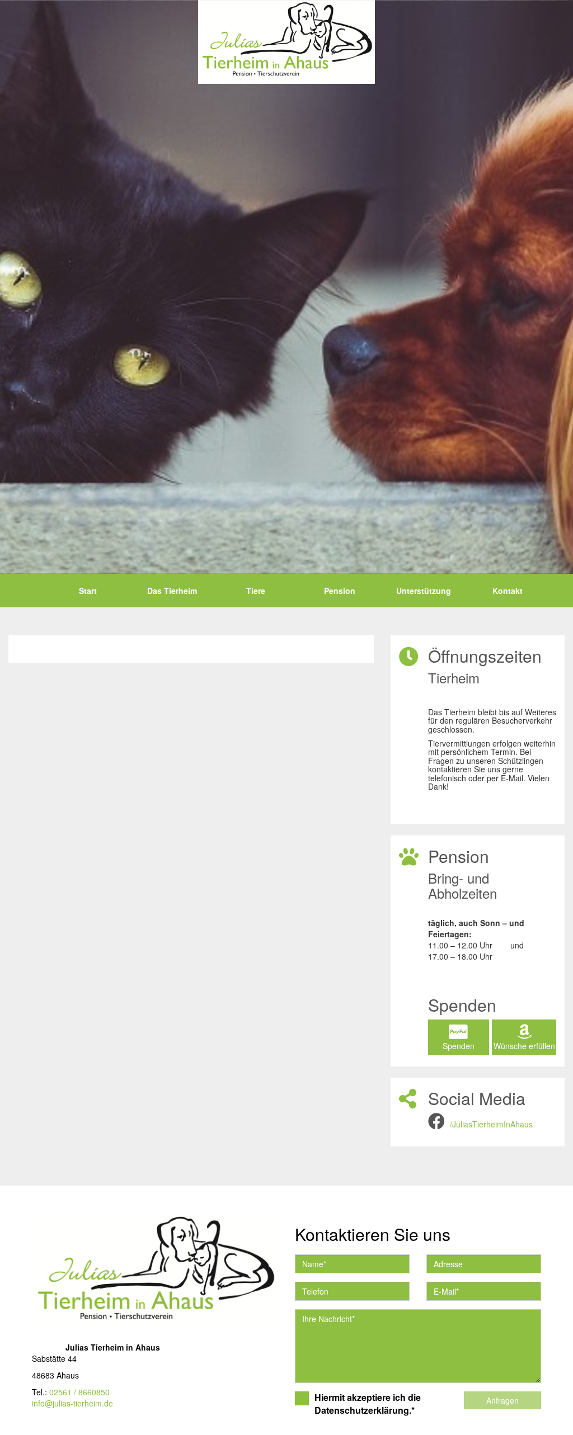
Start (88, 590)
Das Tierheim (172, 590)
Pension (339, 590)
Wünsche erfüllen (524, 1045)
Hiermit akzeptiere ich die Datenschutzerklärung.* (367, 1404)
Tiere (255, 590)
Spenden (459, 1045)
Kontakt (507, 590)
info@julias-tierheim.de (72, 1403)
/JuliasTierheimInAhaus (491, 1124)
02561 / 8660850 (79, 1392)
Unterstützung (423, 590)
